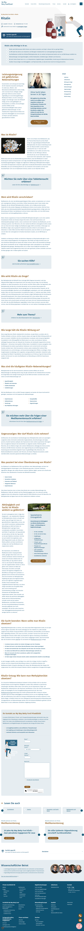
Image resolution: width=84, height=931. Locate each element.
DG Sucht (5, 922)
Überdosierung (67, 91)
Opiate (20, 892)
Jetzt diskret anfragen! (38, 561)
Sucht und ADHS (38, 887)
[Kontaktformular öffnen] (80, 920)
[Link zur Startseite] (7, 3)
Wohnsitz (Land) (26, 746)
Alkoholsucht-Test (55, 887)
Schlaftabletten (22, 894)
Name (26, 739)
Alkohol (4, 887)
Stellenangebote (39, 923)
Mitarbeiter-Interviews (40, 925)
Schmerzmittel (22, 895)
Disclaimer (45, 851)
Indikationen (67, 79)
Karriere (37, 920)
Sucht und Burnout (39, 891)
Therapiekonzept (38, 905)
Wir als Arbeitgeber (39, 921)
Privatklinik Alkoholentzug (8, 905)
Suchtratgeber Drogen (22, 26)
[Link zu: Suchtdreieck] (12, 810)
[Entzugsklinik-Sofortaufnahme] (79, 926)
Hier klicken (35, 791)
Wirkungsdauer (67, 84)
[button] (81, 3)
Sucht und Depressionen (40, 893)
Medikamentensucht (36, 639)
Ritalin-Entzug (67, 96)
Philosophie (53, 906)
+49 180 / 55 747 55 (71, 892)
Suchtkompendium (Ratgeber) (9, 926)
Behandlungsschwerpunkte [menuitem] (44, 4)
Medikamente (22, 887)
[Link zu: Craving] (32, 810)
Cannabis (5, 892)
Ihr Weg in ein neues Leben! (39, 122)
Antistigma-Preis (6, 924)
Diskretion (53, 905)
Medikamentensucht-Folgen (34, 421)
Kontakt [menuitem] (64, 4)
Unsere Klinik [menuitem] (33, 4)
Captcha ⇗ (40, 792)
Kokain (5, 894)
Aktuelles (21, 920)
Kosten (20, 908)
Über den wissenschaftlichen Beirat (9, 876)
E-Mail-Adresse (26, 754)
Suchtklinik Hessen (7, 913)
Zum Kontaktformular (33, 264)
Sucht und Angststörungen (40, 889)
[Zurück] (2, 810)
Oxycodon (5, 896)
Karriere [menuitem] (59, 4)
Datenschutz (70, 902)
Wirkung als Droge (68, 82)
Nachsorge (38, 911)
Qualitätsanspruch (55, 908)
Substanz (66, 77)
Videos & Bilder (22, 923)
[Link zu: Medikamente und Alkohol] (71, 810)
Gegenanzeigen (67, 89)
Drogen (4, 889)
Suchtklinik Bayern (7, 911)
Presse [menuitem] (54, 4)
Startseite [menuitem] (27, 4)
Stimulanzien (36, 317)
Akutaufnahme (22, 905)
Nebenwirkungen (68, 86)
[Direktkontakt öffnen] (80, 915)
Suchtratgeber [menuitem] (73, 4)
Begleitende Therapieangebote (42, 908)
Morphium (21, 890)
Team (52, 910)
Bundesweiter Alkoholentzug (9, 910)
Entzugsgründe (67, 94)
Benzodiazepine (22, 889)
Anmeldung (21, 906)
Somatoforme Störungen (40, 898)
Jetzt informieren (9, 838)
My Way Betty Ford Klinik (7, 14)
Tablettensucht (35, 185)
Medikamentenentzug (6, 692)
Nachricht (26, 761)
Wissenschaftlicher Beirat (56, 912)
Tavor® (20, 897)
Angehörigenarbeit (39, 906)
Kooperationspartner (40, 910)
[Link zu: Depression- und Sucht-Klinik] (52, 810)
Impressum (69, 904)
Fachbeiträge (22, 921)
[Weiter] (82, 810)
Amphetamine (6, 891)
